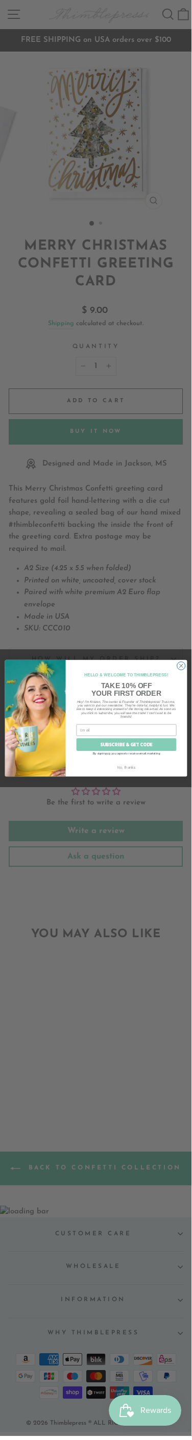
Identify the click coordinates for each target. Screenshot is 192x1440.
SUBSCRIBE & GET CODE (126, 744)
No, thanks (126, 767)
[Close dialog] (181, 666)
